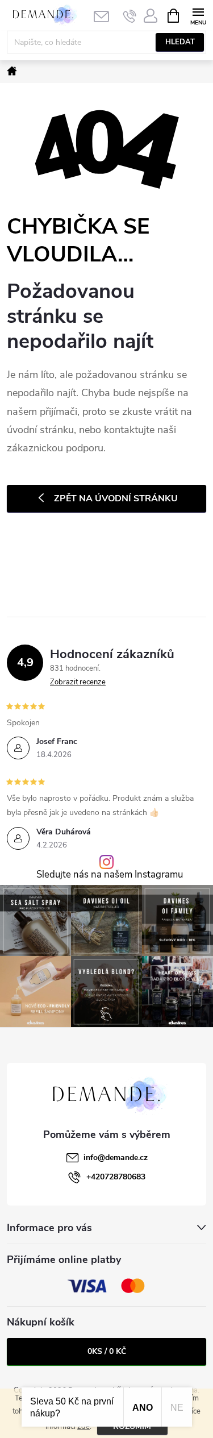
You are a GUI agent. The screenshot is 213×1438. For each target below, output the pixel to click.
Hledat (180, 42)
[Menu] (198, 15)
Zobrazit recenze (78, 682)
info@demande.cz (115, 1157)
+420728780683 (115, 1176)
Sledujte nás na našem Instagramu (109, 875)
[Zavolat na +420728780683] (130, 16)
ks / (106, 1351)
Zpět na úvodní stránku (116, 498)
